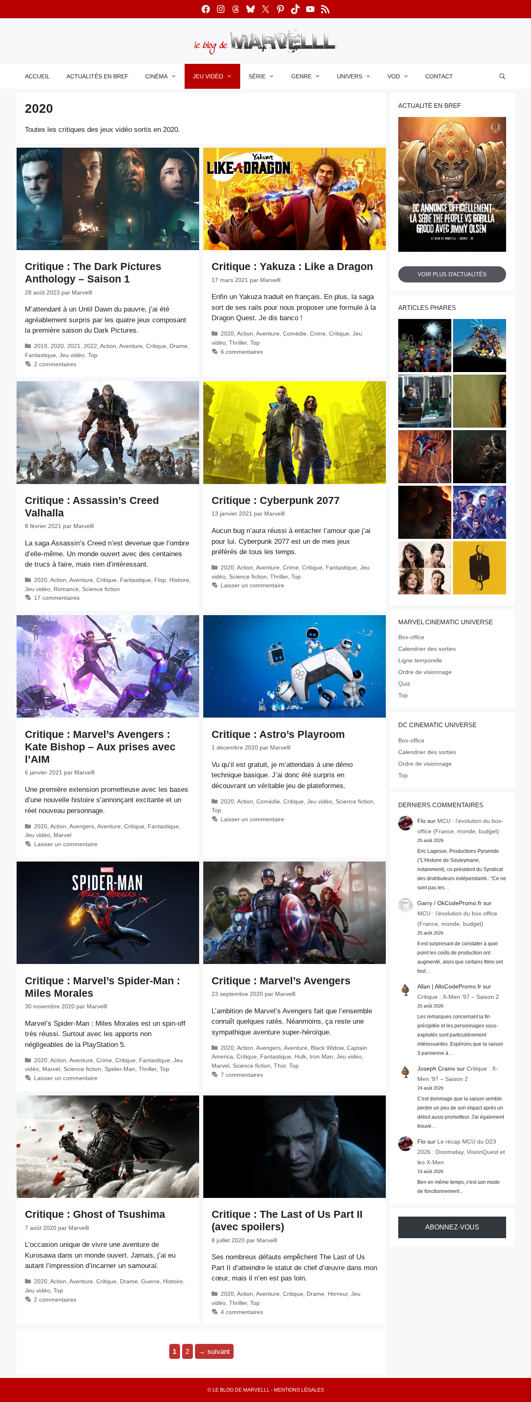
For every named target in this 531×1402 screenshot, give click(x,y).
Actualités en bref (97, 76)
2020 (57, 346)
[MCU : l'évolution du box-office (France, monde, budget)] (424, 458)
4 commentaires (242, 1312)
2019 (40, 346)
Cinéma (156, 76)
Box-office (411, 637)
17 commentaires (57, 597)
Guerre (150, 1281)
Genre (301, 76)
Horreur (338, 1293)
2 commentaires (55, 364)
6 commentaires (242, 351)
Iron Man (321, 1056)
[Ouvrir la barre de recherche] (502, 76)
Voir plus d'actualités (452, 274)
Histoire (179, 580)
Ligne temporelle (420, 660)
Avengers (81, 826)
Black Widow (327, 1047)
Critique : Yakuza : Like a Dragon (292, 266)
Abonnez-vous (452, 1227)
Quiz (404, 683)
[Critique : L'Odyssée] (424, 513)
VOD (393, 76)
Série (257, 76)
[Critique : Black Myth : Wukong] (479, 458)
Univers (349, 76)
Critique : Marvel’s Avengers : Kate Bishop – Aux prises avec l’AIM (100, 746)
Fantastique (40, 355)
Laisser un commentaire (252, 585)
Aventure (131, 346)
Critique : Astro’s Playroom (278, 734)
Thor (280, 1065)
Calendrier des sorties (427, 648)
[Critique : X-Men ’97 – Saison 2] (479, 347)
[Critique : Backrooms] (479, 402)
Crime (318, 333)
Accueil (37, 76)
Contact (439, 76)
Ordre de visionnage (425, 672)
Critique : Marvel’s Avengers (281, 980)
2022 (90, 346)
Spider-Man (120, 1069)
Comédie (295, 333)
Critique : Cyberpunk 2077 (276, 500)
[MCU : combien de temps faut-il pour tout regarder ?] (424, 402)
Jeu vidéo (208, 76)
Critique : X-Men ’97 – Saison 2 (458, 996)
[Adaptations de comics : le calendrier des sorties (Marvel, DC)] (424, 347)
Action (108, 346)
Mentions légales (299, 1390)
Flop (160, 580)
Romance (66, 589)
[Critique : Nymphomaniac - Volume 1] (424, 569)
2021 (73, 346)
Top (92, 355)
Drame (179, 346)
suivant (214, 1351)
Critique (156, 346)
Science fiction (101, 589)
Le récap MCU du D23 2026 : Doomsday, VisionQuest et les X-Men (461, 1152)
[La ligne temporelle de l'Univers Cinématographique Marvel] (479, 513)
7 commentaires (242, 1074)
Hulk (300, 1056)
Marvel (62, 835)
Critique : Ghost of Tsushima (95, 1214)
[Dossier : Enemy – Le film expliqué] (479, 569)
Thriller (238, 342)
